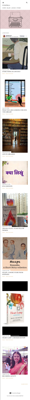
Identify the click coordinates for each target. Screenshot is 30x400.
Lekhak (13, 8)
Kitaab (18, 8)
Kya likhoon (7, 186)
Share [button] (3, 73)
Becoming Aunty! (9, 376)
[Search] (27, 2)
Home (4, 8)
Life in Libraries (8, 154)
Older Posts (24, 384)
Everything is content (11, 71)
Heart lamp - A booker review (13, 338)
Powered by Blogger (16, 393)
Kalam (8, 8)
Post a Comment (9, 73)
